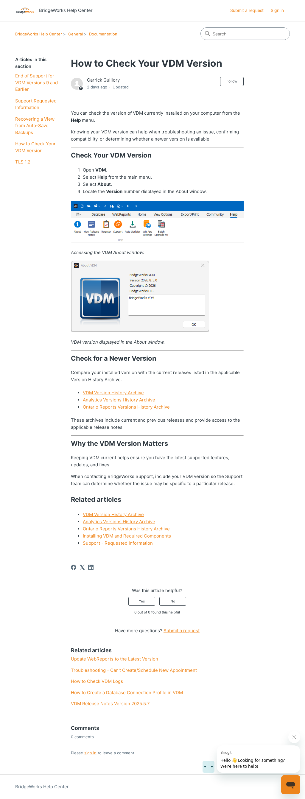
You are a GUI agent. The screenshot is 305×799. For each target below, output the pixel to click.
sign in (90, 752)
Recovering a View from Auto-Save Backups (35, 125)
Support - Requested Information (118, 543)
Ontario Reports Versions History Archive (126, 407)
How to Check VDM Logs (97, 681)
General (75, 34)
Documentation (103, 34)
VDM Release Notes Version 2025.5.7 (110, 703)
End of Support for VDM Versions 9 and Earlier (36, 82)
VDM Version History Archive (113, 392)
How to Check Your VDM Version (35, 147)
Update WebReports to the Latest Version (114, 659)
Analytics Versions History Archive (119, 400)
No (172, 601)
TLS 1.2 (22, 162)
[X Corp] (82, 567)
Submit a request (247, 10)
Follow (231, 81)
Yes (142, 601)
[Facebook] (73, 567)
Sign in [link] (277, 10)
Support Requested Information (36, 104)
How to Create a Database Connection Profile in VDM (127, 692)
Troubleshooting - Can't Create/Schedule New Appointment (134, 670)
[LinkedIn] (91, 567)
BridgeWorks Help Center (38, 34)
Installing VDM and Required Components (127, 536)
